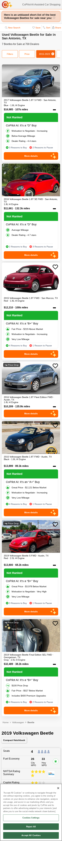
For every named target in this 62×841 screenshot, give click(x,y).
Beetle (31, 722)
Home (6, 722)
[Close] (58, 788)
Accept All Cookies (30, 835)
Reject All (31, 826)
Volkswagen (18, 722)
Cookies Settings (30, 818)
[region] (31, 812)
